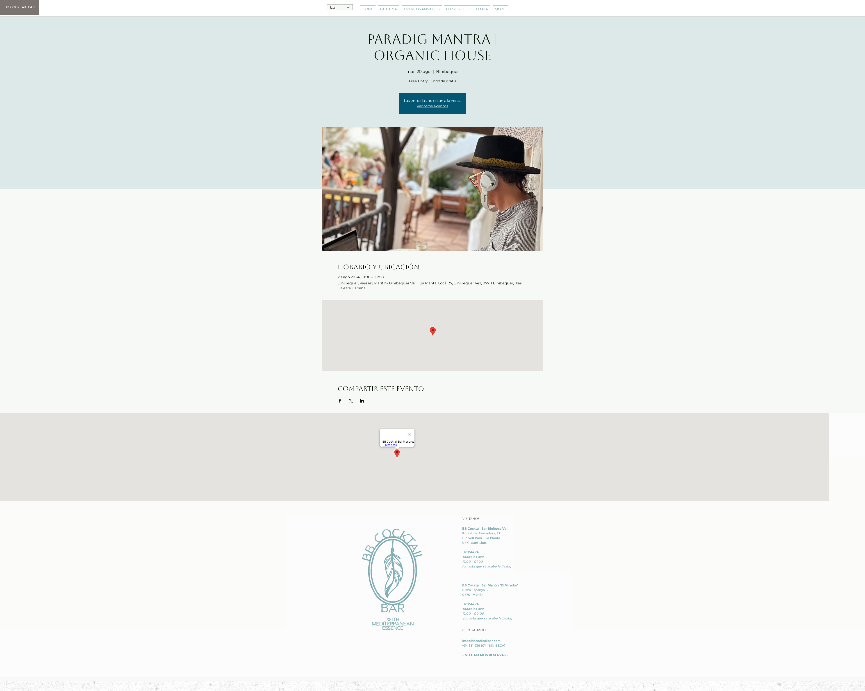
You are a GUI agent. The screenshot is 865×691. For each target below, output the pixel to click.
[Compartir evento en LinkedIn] (362, 401)
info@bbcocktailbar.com (481, 641)
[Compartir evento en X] (351, 401)
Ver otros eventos (432, 106)
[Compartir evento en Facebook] (340, 401)
